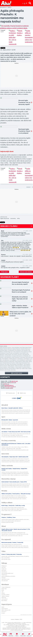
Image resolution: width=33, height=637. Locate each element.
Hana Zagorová (24, 351)
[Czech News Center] (19, 398)
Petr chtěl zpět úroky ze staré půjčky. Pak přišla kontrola (12, 435)
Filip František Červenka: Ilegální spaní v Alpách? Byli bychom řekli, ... (15, 509)
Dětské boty (4, 597)
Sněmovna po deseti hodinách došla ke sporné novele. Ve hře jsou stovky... (16, 485)
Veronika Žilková (12, 368)
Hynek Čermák (9, 353)
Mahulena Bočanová (4, 361)
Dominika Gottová (4, 350)
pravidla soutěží (9, 388)
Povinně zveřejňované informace (16, 630)
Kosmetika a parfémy (5, 594)
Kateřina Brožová (12, 358)
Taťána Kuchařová (19, 365)
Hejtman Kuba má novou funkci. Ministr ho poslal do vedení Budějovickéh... (15, 486)
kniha (18, 218)
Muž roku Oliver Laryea (6, 559)
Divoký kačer (12, 505)
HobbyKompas (4, 574)
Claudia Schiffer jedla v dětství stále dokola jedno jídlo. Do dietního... (14, 498)
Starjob (3, 607)
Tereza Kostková (3, 367)
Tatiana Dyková (26, 365)
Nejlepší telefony (16, 468)
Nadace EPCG (24, 481)
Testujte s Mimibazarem (6, 587)
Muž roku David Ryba (6, 557)
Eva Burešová (11, 350)
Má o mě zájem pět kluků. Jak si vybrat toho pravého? (12, 544)
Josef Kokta (22, 357)
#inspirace (4, 517)
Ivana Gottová (23, 353)
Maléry (17, 635)
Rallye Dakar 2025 (14, 456)
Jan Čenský (14, 354)
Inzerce (12, 619)
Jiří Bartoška (25, 356)
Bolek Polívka (28, 347)
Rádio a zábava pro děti (6, 610)
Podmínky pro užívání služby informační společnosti (16, 626)
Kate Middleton (5, 358)
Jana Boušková (8, 356)
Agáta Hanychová (4, 218)
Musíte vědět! (23, 635)
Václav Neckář (18, 367)
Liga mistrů (15, 419)
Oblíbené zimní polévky (7, 493)
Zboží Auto (4, 577)
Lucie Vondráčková (21, 360)
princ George (7, 370)
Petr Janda (7, 364)
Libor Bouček (20, 358)
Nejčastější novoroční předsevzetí (9, 443)
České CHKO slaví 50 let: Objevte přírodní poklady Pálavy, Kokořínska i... (15, 547)
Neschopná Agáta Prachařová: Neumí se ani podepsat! (24, 131)
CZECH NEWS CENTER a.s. (16, 622)
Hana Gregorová (16, 351)
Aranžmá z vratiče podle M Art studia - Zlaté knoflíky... (12, 448)
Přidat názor (4, 271)
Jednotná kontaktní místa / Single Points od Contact (20, 629)
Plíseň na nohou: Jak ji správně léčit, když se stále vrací (12, 535)
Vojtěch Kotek (25, 368)
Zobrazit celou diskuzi (26, 271)
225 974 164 (13, 382)
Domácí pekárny (16, 493)
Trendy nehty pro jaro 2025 (14, 431)
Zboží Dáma (4, 570)
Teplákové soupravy (5, 596)
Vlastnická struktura (6, 629)
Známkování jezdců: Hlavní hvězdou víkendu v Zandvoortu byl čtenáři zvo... (16, 461)
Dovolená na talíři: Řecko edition (8, 522)
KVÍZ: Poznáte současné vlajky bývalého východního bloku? (13, 507)
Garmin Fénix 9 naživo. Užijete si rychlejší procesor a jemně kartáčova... (15, 475)
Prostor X (4, 554)
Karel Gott (28, 357)
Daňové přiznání (5, 481)
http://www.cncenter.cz (10, 386)
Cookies (19, 628)
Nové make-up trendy (25, 431)
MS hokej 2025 (5, 419)
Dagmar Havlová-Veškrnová (6, 349)
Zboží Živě (4, 567)
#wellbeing (9, 517)
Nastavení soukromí (26, 628)
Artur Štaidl (22, 347)
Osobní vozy (4, 568)
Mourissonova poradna (7, 542)
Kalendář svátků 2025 (13, 408)
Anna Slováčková (15, 347)
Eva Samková (18, 350)
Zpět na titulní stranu (16, 373)
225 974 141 (6, 384)
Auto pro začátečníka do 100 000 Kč (8, 576)
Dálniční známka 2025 (23, 456)
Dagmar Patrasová (16, 349)
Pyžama (3, 593)
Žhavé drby (11, 635)
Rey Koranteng (13, 364)
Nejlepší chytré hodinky (7, 468)
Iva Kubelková (16, 353)
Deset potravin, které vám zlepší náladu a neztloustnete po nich (13, 532)
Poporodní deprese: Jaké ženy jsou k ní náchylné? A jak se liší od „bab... (15, 534)
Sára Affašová (20, 364)
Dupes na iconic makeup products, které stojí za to (11, 520)
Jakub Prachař (8, 354)
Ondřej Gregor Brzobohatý (21, 363)
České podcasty (5, 608)
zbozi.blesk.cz (4, 571)
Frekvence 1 (4, 611)
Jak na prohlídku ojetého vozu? (7, 573)
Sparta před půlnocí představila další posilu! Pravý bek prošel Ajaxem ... (15, 423)
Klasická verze (11, 393)
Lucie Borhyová (5, 360)
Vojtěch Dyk (18, 368)
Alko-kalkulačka (5, 456)
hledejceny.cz (4, 565)
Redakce (17, 619)
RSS (21, 619)
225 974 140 (15, 381)
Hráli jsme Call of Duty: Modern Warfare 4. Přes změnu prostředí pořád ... (15, 472)
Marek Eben (12, 361)
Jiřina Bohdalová (7, 357)
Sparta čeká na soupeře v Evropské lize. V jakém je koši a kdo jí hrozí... (15, 424)
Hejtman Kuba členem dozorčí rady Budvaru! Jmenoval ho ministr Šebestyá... (16, 411)
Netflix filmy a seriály (20, 505)
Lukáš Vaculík (28, 360)
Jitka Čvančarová (15, 357)
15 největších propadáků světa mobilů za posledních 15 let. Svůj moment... (15, 473)
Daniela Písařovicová (25, 349)
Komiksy (15, 542)
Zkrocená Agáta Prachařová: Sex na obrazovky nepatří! (24, 102)
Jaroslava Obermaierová (17, 356)
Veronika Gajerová (4, 368)
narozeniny (13, 218)
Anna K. (9, 347)
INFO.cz (21, 408)
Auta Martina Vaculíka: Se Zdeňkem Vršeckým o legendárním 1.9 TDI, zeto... (16, 460)
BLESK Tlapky (5, 505)
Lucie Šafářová (13, 360)
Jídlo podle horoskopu (25, 493)
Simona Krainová (3, 365)
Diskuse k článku (8, 226)
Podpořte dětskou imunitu (7, 529)
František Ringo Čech (8, 351)
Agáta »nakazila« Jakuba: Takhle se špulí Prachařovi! (20, 306)
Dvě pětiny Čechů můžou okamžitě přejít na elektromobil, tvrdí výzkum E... (15, 458)
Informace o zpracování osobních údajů (10, 628)
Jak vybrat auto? (5, 580)
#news (14, 517)
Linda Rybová (26, 358)
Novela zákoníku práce (15, 481)
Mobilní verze (22, 393)
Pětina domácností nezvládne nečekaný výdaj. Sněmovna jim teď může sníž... (16, 410)
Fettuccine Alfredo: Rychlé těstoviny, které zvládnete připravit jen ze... (14, 497)
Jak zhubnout (5, 431)
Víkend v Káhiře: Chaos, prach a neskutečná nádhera (12, 510)
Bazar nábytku (4, 600)
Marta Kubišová (18, 361)
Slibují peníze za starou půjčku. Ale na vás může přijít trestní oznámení (20, 313)
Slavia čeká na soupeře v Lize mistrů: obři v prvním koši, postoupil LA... (15, 421)
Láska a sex (29, 635)
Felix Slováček (25, 350)
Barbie (3, 590)
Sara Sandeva (27, 364)
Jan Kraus (19, 354)
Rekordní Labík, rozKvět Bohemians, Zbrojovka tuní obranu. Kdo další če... (15, 556)
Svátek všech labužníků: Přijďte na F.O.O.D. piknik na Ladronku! (14, 495)
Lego (2, 591)
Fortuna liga (19, 554)
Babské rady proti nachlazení (20, 529)
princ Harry (13, 370)
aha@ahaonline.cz (8, 385)
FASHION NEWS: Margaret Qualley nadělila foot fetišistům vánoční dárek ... (16, 519)
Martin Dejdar (25, 361)
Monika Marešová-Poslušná (9, 363)
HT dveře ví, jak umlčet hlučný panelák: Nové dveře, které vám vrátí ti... (15, 436)
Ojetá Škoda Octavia (5, 579)
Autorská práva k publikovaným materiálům (16, 625)
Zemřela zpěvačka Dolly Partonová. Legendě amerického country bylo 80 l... (16, 413)
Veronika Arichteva (26, 367)
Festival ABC (20, 542)
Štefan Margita (11, 365)
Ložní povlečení (4, 599)
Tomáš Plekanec (11, 367)
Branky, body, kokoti (11, 554)
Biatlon (10, 419)
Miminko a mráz (21, 443)
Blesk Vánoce (5, 408)
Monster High (4, 588)
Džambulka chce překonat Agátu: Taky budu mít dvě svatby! (20, 299)
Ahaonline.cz (3, 7)
